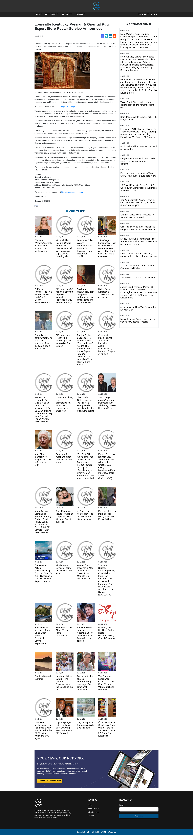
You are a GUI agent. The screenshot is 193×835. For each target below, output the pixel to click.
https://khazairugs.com (70, 107)
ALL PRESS (67, 14)
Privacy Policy (93, 808)
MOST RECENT (51, 14)
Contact (91, 816)
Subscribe (139, 816)
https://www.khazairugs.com (72, 192)
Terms (90, 805)
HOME (39, 14)
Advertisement (93, 812)
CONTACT (80, 14)
